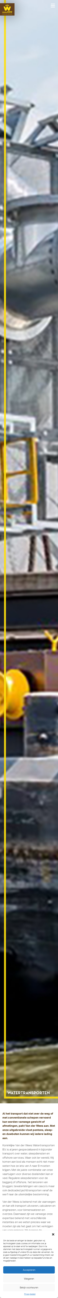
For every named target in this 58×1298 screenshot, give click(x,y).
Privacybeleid (29, 1294)
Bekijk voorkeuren (29, 1287)
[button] (53, 1234)
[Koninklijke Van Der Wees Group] (9, 9)
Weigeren (29, 1278)
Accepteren (29, 1269)
